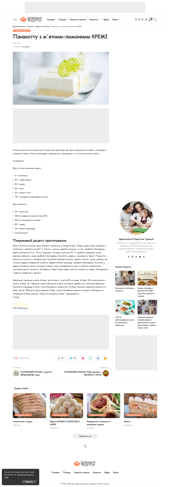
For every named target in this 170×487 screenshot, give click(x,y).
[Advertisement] (85, 7)
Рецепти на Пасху (21, 31)
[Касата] (140, 405)
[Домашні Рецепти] (31, 19)
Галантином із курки (22, 421)
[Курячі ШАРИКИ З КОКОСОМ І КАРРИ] (66, 405)
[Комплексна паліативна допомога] (125, 278)
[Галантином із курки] (29, 405)
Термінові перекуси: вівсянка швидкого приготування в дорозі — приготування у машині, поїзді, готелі (147, 322)
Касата (127, 421)
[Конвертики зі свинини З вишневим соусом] (103, 405)
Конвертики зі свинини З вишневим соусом (99, 423)
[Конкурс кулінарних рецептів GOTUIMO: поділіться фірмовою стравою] (147, 278)
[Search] (155, 19)
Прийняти (29, 482)
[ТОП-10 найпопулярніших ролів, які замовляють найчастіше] (125, 307)
